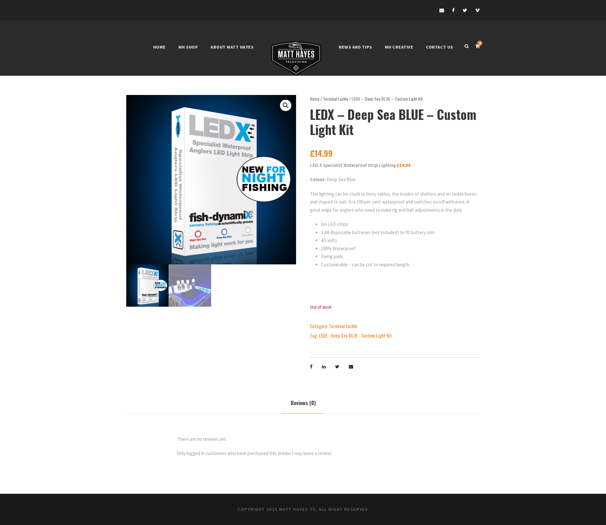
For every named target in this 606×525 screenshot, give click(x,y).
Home (159, 47)
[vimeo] (477, 10)
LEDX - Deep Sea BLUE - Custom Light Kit (355, 335)
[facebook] (453, 10)
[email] (441, 10)
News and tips (355, 47)
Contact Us (439, 47)
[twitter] (465, 10)
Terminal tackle (335, 98)
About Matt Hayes (232, 47)
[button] (285, 105)
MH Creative (399, 47)
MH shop (188, 47)
